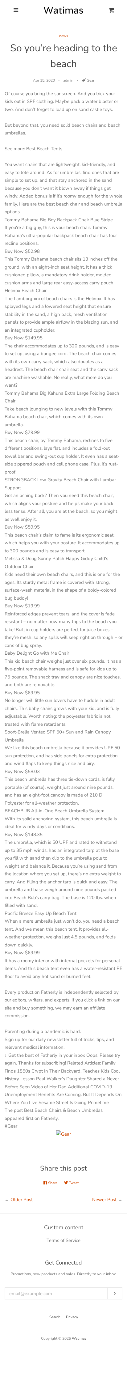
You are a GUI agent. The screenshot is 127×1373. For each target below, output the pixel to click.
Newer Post (104, 1200)
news (63, 35)
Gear (90, 80)
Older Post (21, 1200)
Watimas (79, 1338)
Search (54, 1317)
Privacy (72, 1317)
